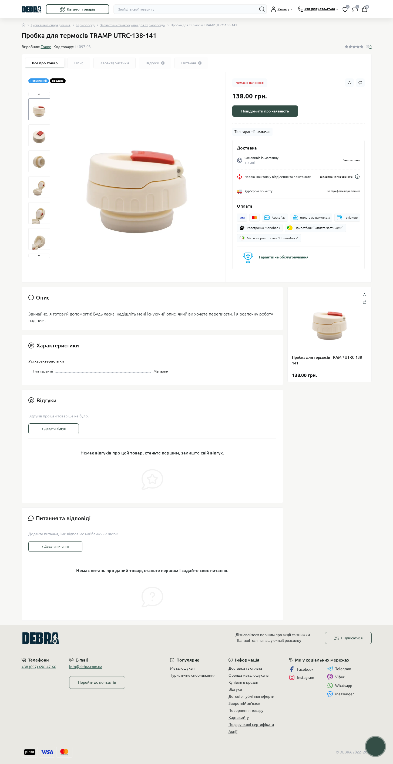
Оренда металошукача (248, 675)
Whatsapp (343, 685)
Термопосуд (85, 25)
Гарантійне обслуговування (283, 257)
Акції (233, 731)
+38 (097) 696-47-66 (39, 667)
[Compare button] (360, 82)
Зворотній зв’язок (244, 703)
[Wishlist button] (349, 82)
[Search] (262, 9)
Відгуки (235, 689)
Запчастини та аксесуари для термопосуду (132, 25)
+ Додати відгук (54, 428)
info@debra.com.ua (85, 667)
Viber (339, 677)
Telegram (343, 669)
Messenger (344, 694)
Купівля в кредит (243, 682)
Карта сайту (239, 717)
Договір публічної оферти (251, 696)
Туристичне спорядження (50, 25)
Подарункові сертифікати (251, 724)
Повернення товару (246, 710)
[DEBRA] (107, 638)
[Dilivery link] (357, 176)
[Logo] (32, 9)
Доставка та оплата (245, 668)
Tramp (46, 47)
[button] (39, 94)
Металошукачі (183, 668)
